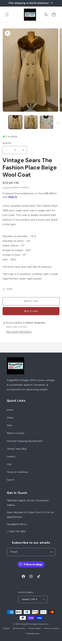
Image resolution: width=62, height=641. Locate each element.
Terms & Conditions (17, 472)
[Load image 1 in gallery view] (15, 122)
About (10, 417)
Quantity (7, 143)
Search (10, 480)
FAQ (9, 464)
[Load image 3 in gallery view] (46, 122)
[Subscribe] (51, 552)
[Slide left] (4, 123)
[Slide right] (58, 123)
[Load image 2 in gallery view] (31, 122)
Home (10, 410)
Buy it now (31, 311)
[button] (7, 14)
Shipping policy (33, 633)
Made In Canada (15, 433)
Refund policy (19, 628)
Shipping (6, 187)
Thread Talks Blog (16, 449)
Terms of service (51, 628)
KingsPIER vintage (29, 624)
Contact (11, 456)
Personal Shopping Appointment (25, 441)
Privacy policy (34, 628)
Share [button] (10, 289)
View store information (19, 332)
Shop (9, 425)
